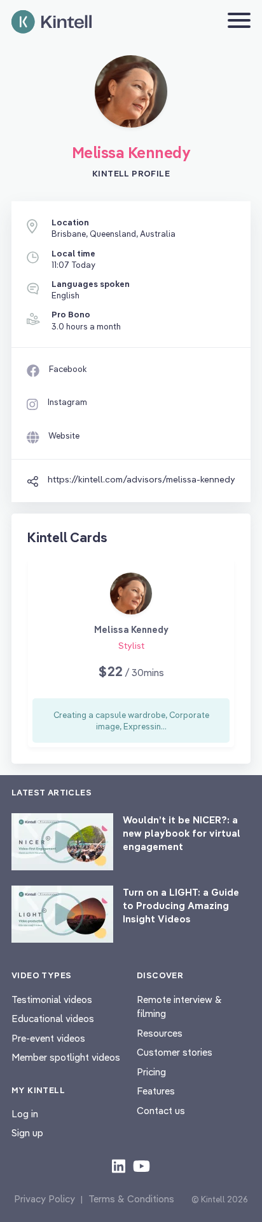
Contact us (161, 1111)
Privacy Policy (44, 1199)
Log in (24, 1114)
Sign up (27, 1133)
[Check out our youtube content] (141, 1165)
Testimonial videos (51, 999)
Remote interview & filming (179, 1006)
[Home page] (51, 22)
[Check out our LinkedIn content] (118, 1165)
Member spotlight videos (65, 1057)
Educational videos (52, 1019)
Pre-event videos (48, 1038)
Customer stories (174, 1052)
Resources (160, 1033)
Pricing (151, 1072)
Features (156, 1091)
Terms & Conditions (131, 1199)
